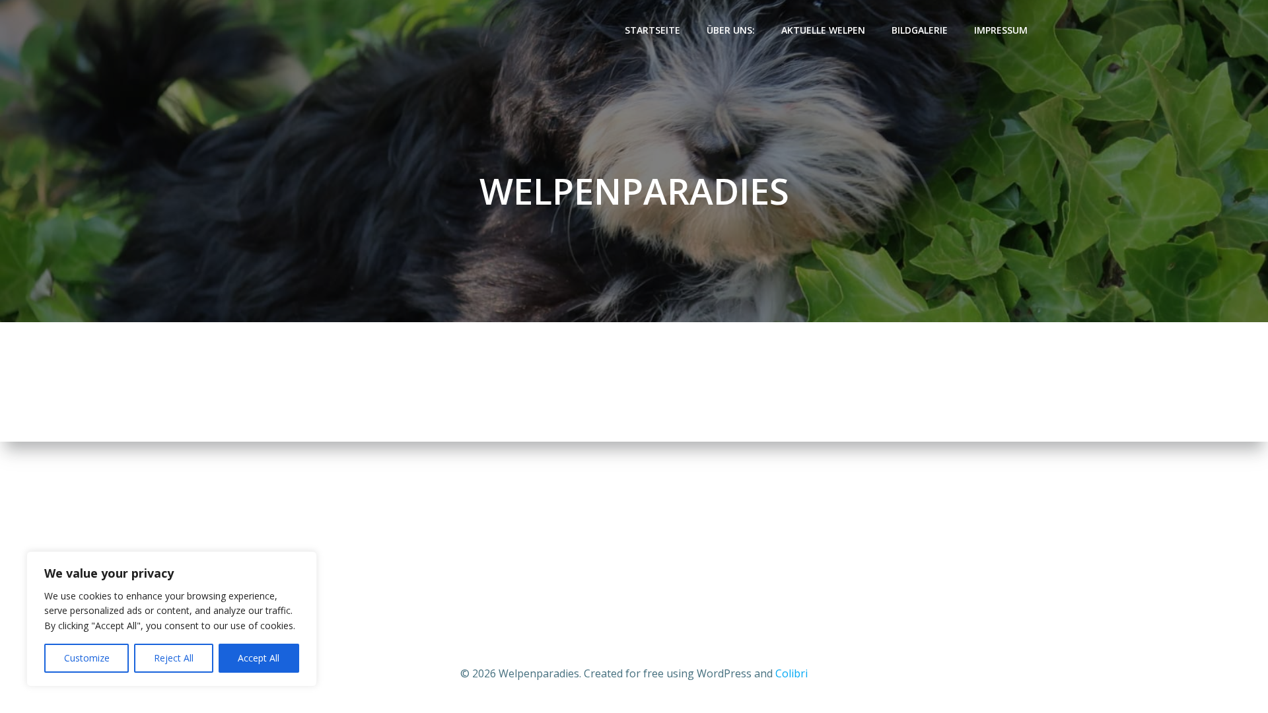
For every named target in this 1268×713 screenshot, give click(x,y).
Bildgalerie (920, 30)
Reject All (174, 658)
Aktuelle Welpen (823, 30)
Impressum (1001, 30)
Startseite (652, 30)
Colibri (791, 673)
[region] (171, 619)
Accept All (258, 658)
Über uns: (731, 30)
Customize (87, 658)
